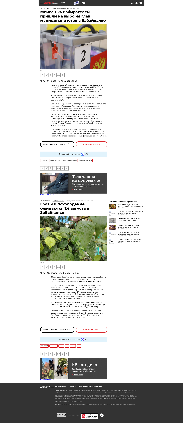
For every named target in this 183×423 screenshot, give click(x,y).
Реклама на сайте (61, 386)
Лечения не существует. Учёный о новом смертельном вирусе (129, 219)
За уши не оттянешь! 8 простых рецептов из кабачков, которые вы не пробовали (130, 206)
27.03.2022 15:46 (45, 8)
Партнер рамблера (74, 415)
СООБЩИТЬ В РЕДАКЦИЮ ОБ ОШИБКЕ (90, 386)
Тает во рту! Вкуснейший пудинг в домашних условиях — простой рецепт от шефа (129, 227)
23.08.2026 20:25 (45, 201)
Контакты (73, 386)
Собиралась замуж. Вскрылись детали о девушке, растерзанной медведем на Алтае (129, 234)
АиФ (41, 70)
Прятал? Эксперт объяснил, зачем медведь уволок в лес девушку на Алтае (129, 241)
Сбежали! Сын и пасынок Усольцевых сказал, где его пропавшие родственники (130, 213)
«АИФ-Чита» (44, 262)
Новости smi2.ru (47, 194)
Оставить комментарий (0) (91, 144)
